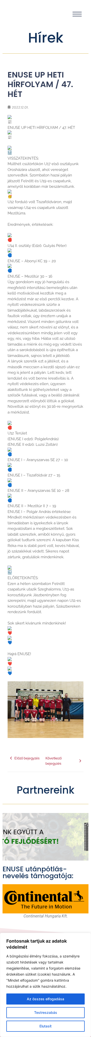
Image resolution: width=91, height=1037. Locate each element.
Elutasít (45, 1026)
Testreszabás (45, 1012)
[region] (45, 985)
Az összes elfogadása (45, 999)
